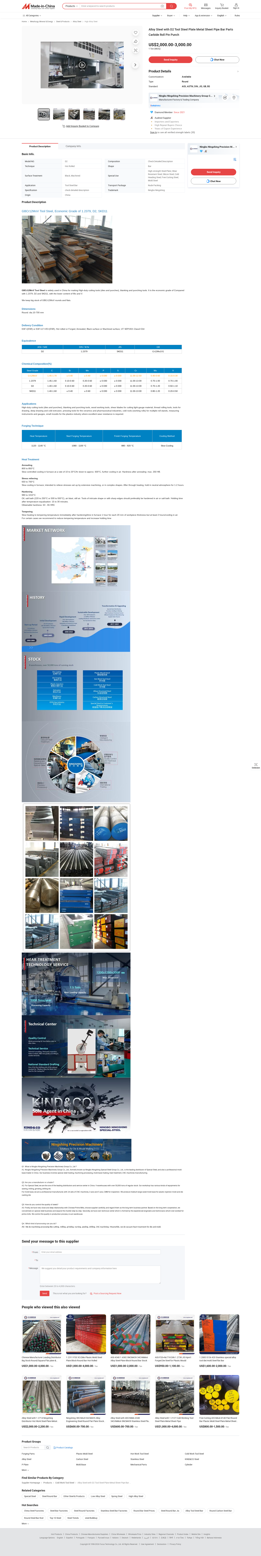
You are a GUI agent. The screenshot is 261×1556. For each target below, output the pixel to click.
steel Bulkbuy (91, 1517)
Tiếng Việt (199, 1537)
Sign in (236, 7)
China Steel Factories (34, 1510)
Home (24, 21)
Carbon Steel (82, 1459)
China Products (71, 1534)
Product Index (182, 1534)
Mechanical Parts (138, 1464)
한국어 (155, 1537)
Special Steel (30, 1496)
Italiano (115, 1537)
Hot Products (56, 1534)
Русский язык (103, 1537)
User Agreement (147, 1544)
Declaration (161, 1544)
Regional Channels (166, 1534)
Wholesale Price (134, 1534)
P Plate (25, 1464)
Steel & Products (62, 21)
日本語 (163, 1537)
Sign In (153, 132)
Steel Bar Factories (59, 1510)
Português (80, 1537)
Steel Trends (73, 1517)
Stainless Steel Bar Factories (114, 1510)
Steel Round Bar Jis (170, 1510)
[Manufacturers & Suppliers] (38, 6)
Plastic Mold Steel (84, 1453)
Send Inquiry (170, 59)
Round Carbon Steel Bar (220, 1510)
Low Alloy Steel (98, 1496)
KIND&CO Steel (192, 1459)
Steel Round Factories (84, 1510)
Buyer (170, 15)
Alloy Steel (77, 21)
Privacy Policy (175, 1544)
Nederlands (136, 1537)
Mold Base (81, 1464)
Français (91, 1537)
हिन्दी (171, 1537)
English (60, 1537)
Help (185, 15)
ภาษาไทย (180, 1537)
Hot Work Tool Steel (139, 1453)
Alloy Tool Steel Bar (194, 1510)
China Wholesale (118, 1534)
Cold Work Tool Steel (194, 1453)
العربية (146, 1537)
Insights (207, 1534)
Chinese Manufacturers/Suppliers (94, 1534)
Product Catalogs (64, 1447)
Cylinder (188, 1464)
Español (69, 1537)
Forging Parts (28, 1453)
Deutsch (125, 1537)
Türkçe (189, 1537)
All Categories (32, 15)
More (24, 1523)
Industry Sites (149, 1534)
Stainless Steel (137, 1459)
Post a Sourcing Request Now (105, 1293)
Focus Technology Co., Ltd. (111, 1544)
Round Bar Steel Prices (144, 1510)
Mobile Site (196, 1534)
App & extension (202, 15)
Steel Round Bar (49, 1496)
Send (44, 1293)
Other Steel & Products (74, 1496)
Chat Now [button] (219, 59)
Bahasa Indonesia (214, 1537)
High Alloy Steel (91, 21)
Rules (237, 15)
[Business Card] (235, 159)
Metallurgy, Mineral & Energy (41, 21)
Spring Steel (116, 1496)
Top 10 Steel (55, 1517)
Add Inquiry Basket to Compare (82, 126)
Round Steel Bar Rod (33, 1517)
